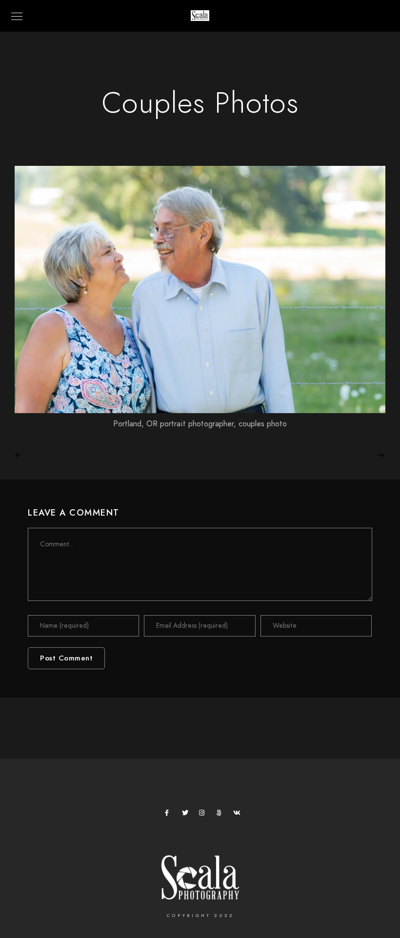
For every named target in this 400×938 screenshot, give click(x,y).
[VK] (238, 814)
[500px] (221, 814)
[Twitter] (187, 814)
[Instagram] (204, 814)
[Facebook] (170, 814)
